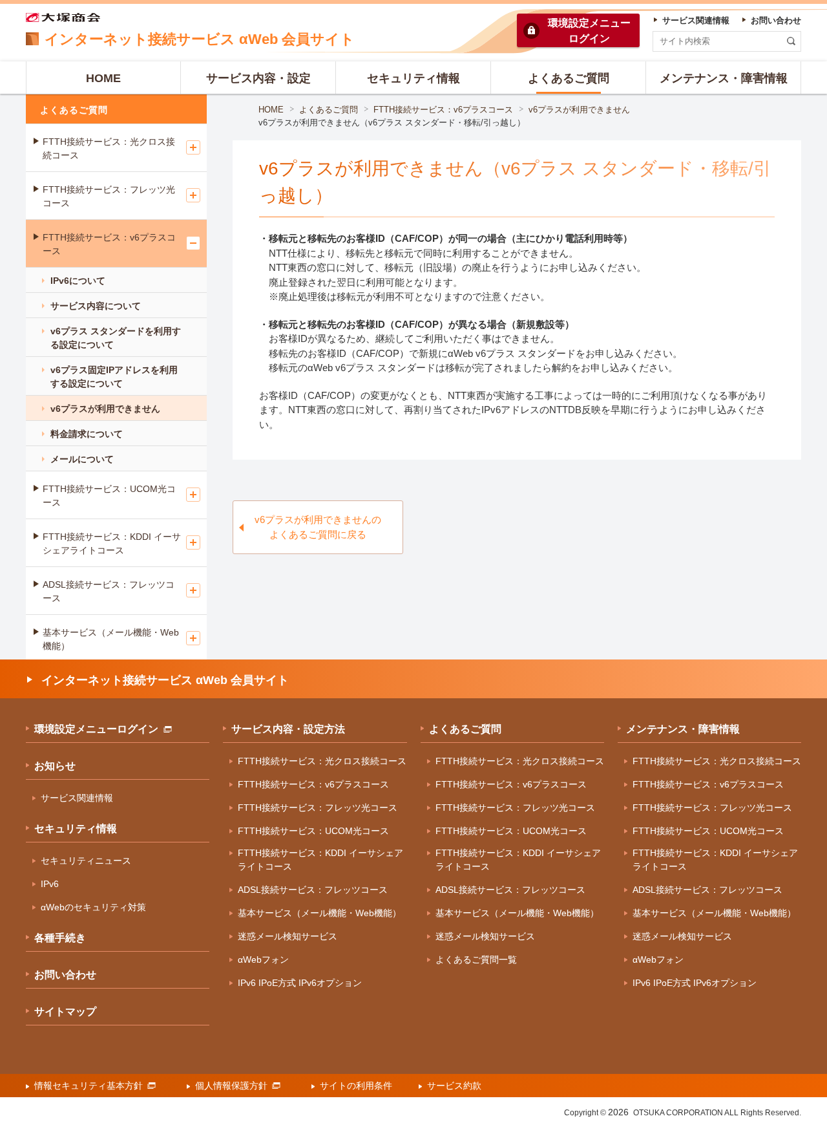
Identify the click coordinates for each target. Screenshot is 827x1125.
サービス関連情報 (77, 798)
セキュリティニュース (86, 860)
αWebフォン (263, 959)
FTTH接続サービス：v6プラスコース (443, 109)
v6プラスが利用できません (579, 109)
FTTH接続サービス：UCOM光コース (109, 496)
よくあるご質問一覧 (476, 959)
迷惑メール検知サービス (287, 936)
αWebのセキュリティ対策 (93, 907)
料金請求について (86, 434)
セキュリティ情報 (75, 828)
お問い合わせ (65, 974)
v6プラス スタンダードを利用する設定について (115, 338)
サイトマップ (65, 1011)
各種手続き (60, 937)
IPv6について (77, 280)
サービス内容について (95, 306)
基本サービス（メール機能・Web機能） (111, 639)
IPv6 (50, 884)
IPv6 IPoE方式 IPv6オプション (300, 983)
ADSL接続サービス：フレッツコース (108, 591)
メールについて (82, 459)
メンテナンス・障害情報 (683, 728)
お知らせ (55, 765)
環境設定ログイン (589, 30)
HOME (271, 109)
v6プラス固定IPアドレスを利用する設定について (114, 377)
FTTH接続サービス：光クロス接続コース (109, 148)
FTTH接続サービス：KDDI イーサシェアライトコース (112, 543)
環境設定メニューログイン (96, 728)
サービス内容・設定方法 (288, 728)
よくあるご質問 (328, 109)
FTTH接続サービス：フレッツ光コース (109, 196)
